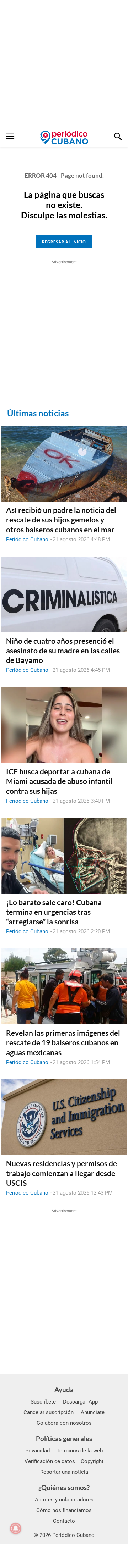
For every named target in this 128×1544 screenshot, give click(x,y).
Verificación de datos (50, 1461)
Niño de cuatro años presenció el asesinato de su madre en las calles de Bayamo (63, 650)
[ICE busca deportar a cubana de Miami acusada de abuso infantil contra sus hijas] (64, 725)
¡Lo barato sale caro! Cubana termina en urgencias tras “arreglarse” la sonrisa (54, 912)
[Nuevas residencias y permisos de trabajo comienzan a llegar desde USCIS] (64, 1117)
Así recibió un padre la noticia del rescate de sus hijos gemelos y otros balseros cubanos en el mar (61, 519)
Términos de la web (80, 1451)
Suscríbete (43, 1402)
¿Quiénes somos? (64, 1487)
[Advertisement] (64, 64)
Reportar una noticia (64, 1472)
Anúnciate (93, 1412)
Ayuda (64, 1389)
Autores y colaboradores (64, 1499)
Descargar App (80, 1402)
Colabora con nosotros (64, 1423)
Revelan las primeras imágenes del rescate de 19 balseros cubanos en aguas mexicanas (63, 1042)
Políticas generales (64, 1438)
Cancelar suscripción (48, 1412)
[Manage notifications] (15, 1528)
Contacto (64, 1521)
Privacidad (37, 1451)
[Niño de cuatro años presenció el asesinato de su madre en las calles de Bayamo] (64, 594)
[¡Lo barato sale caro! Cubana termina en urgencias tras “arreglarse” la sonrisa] (64, 856)
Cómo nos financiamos (64, 1510)
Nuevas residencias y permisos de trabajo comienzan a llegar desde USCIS (61, 1173)
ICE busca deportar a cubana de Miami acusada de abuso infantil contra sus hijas (59, 781)
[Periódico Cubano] (64, 137)
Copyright (92, 1461)
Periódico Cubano (27, 539)
